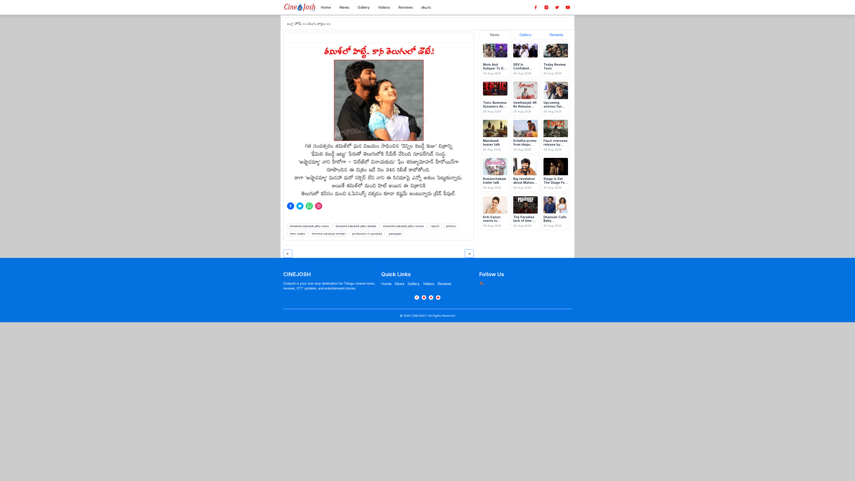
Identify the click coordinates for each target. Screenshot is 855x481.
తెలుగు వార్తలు (317, 23)
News (399, 283)
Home (386, 283)
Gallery (414, 283)
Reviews (444, 283)
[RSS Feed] (481, 283)
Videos (428, 283)
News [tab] (494, 35)
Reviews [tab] (556, 35)
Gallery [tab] (525, 35)
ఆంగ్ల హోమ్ (294, 23)
